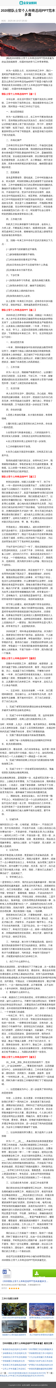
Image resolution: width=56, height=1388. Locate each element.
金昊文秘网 (26, 1385)
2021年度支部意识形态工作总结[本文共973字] (27, 1373)
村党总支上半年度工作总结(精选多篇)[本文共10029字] (22, 1376)
